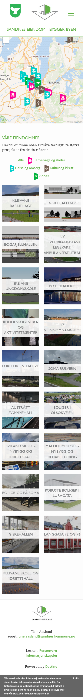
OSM (79, 122)
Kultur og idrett (61, 168)
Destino (51, 666)
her (47, 693)
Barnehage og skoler (49, 160)
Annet (44, 176)
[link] (30, 12)
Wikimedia (71, 122)
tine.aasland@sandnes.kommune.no (47, 636)
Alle (21, 160)
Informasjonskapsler (41, 655)
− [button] (5, 40)
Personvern (48, 650)
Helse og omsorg (27, 168)
